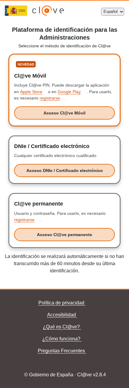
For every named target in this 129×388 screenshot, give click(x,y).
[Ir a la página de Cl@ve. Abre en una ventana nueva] (48, 14)
